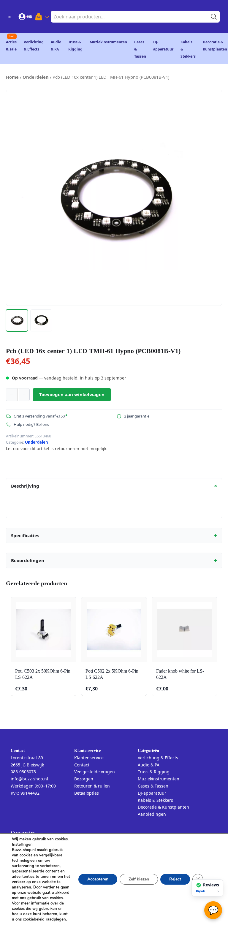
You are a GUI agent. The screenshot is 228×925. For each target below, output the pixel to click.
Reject (175, 879)
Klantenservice (89, 757)
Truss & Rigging (154, 771)
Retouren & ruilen (92, 786)
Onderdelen (36, 77)
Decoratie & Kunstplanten (163, 807)
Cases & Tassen (153, 786)
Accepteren (97, 879)
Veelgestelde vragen (94, 771)
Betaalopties (86, 793)
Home (12, 77)
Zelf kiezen (139, 879)
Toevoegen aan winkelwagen (71, 394)
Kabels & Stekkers (155, 800)
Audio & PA (148, 765)
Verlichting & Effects (158, 757)
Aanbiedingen (152, 814)
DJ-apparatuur (152, 793)
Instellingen (22, 844)
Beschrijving (115, 485)
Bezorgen (83, 779)
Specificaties (114, 535)
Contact (81, 765)
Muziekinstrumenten (108, 42)
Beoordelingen (114, 560)
